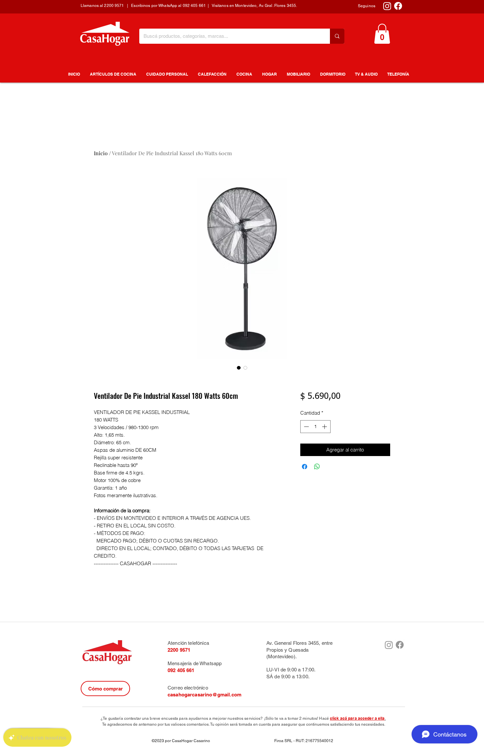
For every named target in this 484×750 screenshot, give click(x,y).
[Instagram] (387, 6)
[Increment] (325, 427)
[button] (382, 34)
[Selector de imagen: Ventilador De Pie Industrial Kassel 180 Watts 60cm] (238, 367)
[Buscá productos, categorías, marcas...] (337, 36)
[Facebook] (398, 6)
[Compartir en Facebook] (305, 467)
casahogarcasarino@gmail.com (204, 694)
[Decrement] (305, 427)
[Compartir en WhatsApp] (317, 467)
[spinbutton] (315, 427)
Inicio (101, 153)
